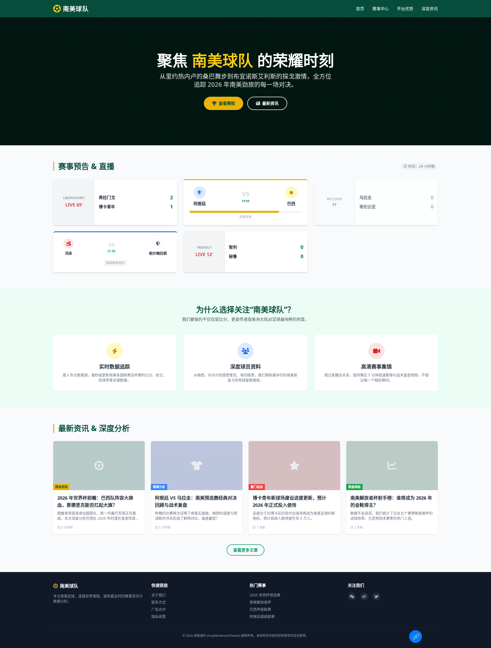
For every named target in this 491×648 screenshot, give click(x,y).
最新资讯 (270, 103)
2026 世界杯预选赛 (265, 594)
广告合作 (158, 609)
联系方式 (158, 602)
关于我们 (158, 594)
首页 (360, 9)
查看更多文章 (245, 550)
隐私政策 (158, 616)
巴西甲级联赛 (260, 609)
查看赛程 (227, 103)
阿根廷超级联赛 (262, 616)
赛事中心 (380, 9)
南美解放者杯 (260, 602)
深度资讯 (429, 9)
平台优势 (405, 9)
